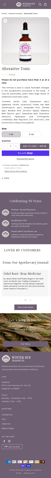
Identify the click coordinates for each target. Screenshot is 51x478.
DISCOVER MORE (25, 307)
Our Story (25, 344)
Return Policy (8, 428)
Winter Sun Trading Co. (24, 470)
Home (4, 13)
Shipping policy (29, 473)
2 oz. (31, 134)
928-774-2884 (14, 446)
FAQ (4, 419)
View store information (15, 171)
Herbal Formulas (15, 13)
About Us (6, 423)
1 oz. (11, 134)
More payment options (25, 159)
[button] (4, 4)
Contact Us (7, 414)
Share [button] (6, 178)
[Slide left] (20, 300)
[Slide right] (30, 300)
